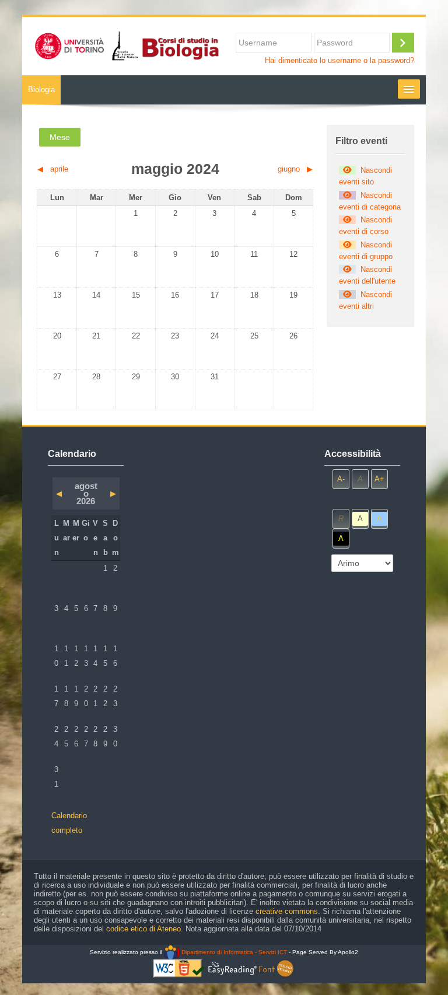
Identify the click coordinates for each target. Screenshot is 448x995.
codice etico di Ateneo (143, 928)
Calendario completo (69, 823)
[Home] (126, 45)
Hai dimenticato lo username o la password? (339, 61)
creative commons (287, 911)
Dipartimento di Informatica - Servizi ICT (233, 952)
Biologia (41, 89)
